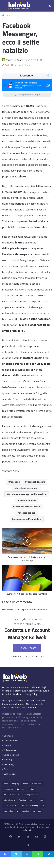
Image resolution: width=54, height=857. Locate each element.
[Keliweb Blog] (19, 6)
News (14, 15)
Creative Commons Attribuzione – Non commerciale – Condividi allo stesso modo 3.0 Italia (23, 704)
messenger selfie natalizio (27, 519)
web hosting (8, 811)
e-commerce (37, 783)
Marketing (9, 764)
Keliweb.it (6, 694)
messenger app (27, 512)
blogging (15, 783)
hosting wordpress (31, 794)
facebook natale (27, 500)
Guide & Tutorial (11, 754)
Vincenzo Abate (14, 60)
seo (41, 800)
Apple (6, 783)
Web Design (10, 773)
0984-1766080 (28, 648)
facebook (15, 481)
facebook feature (36, 481)
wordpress (37, 811)
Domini (7, 745)
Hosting (8, 759)
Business (8, 735)
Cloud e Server (11, 740)
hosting (31, 789)
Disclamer (18, 694)
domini (25, 783)
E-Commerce (10, 750)
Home (7, 15)
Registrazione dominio (27, 800)
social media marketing (29, 805)
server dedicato (10, 805)
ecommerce (8, 789)
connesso (18, 609)
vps (43, 805)
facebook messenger (27, 488)
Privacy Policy (30, 694)
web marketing (23, 811)
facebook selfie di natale (27, 506)
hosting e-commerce (12, 794)
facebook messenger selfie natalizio (27, 494)
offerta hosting (9, 800)
